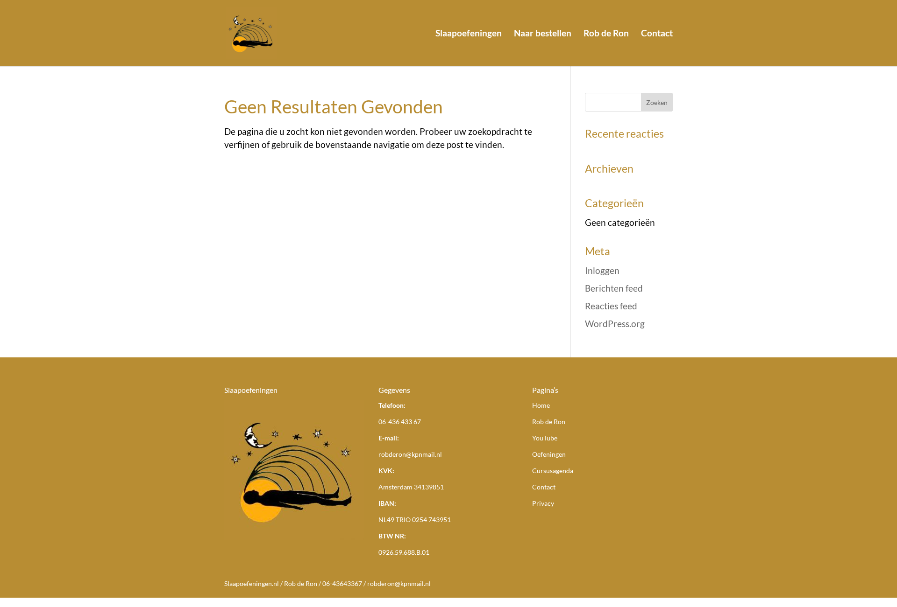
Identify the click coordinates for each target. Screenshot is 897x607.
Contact (657, 34)
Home (541, 405)
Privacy (543, 503)
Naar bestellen (542, 34)
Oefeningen (549, 454)
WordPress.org (615, 323)
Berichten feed (614, 288)
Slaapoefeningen (468, 34)
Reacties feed (611, 305)
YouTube (544, 438)
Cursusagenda (552, 470)
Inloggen (602, 270)
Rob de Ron (606, 34)
